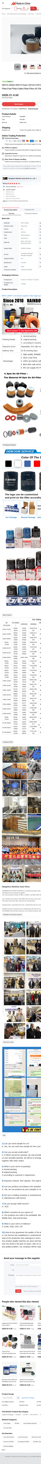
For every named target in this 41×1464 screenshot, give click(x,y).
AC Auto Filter (7, 1428)
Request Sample (33, 108)
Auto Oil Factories (8, 1437)
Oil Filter (21, 1402)
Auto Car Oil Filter (8, 1442)
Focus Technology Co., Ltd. (24, 1456)
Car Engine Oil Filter (23, 1442)
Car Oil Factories (23, 1437)
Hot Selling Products (8, 1402)
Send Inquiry (18, 104)
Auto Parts (31, 14)
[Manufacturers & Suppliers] (20, 3)
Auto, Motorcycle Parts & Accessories (16, 14)
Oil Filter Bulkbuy (8, 1446)
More (3, 1450)
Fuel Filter (5, 1405)
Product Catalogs (28, 1398)
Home (3, 14)
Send (18, 1291)
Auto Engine (7, 1423)
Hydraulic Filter (23, 1405)
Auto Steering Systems (30, 1423)
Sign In (5, 201)
